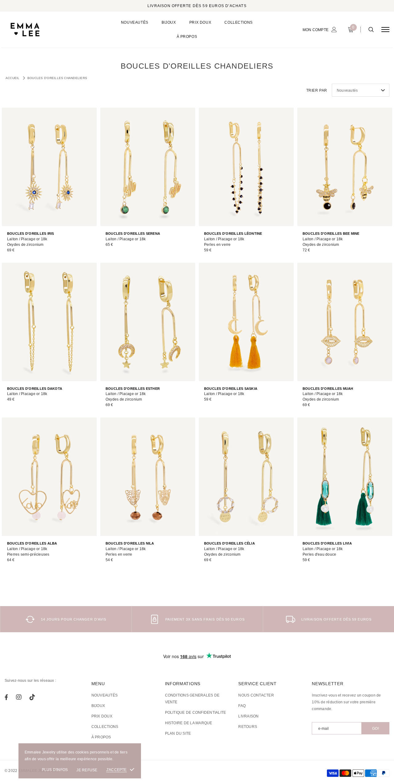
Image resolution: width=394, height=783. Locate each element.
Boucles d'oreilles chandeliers (57, 78)
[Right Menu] (385, 29)
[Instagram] (19, 697)
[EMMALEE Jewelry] (51, 29)
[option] (65, 619)
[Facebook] (6, 697)
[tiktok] (32, 697)
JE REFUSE (86, 770)
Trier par (316, 90)
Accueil (13, 78)
